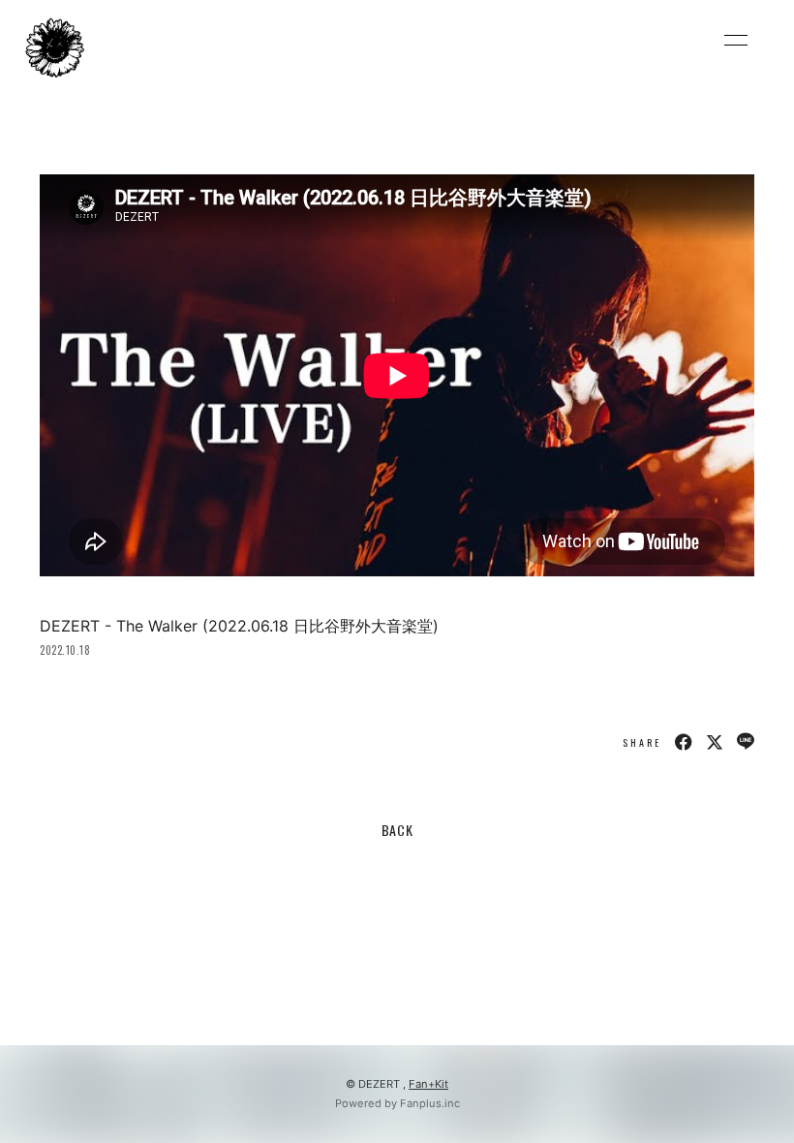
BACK (397, 829)
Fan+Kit (428, 1084)
